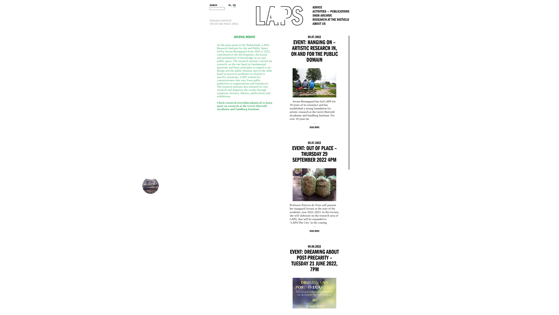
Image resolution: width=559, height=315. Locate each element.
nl (230, 5)
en (234, 5)
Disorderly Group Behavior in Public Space (150, 185)
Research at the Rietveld (331, 19)
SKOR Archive (322, 15)
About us (319, 24)
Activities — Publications (331, 11)
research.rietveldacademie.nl (243, 102)
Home (279, 16)
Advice (317, 7)
